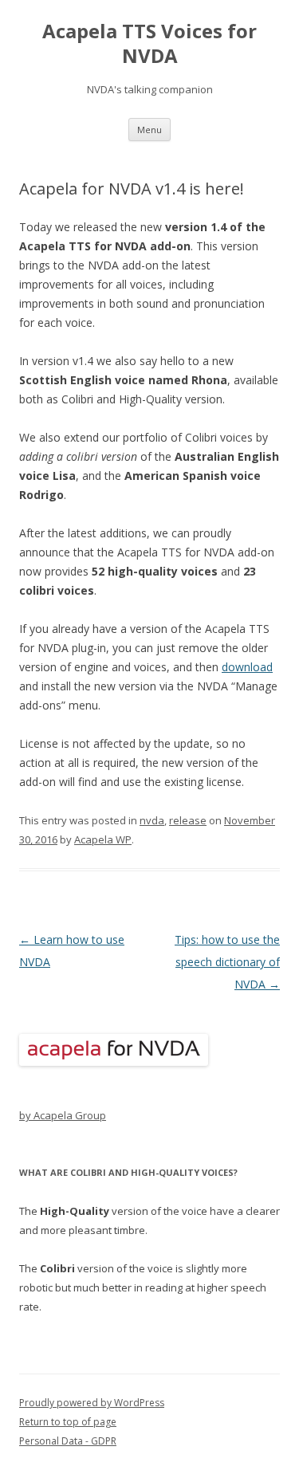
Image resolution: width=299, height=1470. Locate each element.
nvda (152, 820)
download (247, 666)
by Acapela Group (62, 1115)
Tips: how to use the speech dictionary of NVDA (227, 962)
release (188, 820)
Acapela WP (103, 839)
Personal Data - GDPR (67, 1441)
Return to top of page (67, 1422)
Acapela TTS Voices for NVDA (149, 44)
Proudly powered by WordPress (91, 1402)
